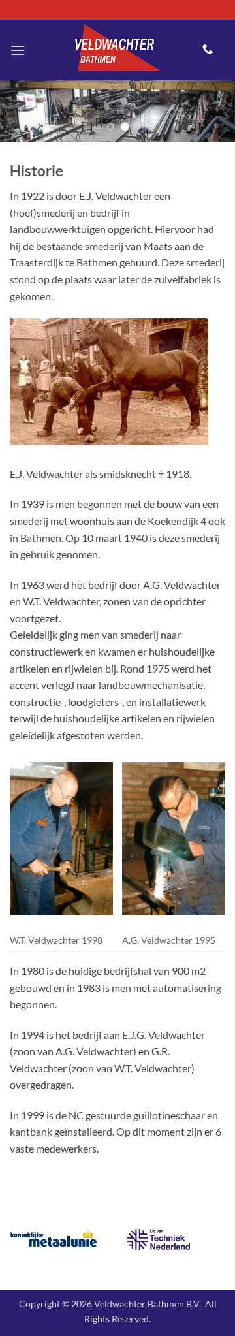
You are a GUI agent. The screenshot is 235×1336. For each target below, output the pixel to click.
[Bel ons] (207, 50)
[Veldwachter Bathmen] (114, 50)
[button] (17, 50)
